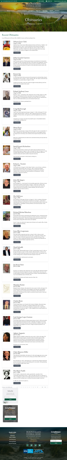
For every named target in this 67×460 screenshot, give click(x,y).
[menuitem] (11, 10)
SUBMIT (10, 399)
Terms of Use (34, 458)
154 (42, 387)
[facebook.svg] (27, 445)
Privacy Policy (28, 458)
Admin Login (39, 458)
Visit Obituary (17, 52)
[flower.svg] (31, 445)
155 (45, 387)
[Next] (47, 387)
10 (37, 387)
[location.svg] (35, 445)
